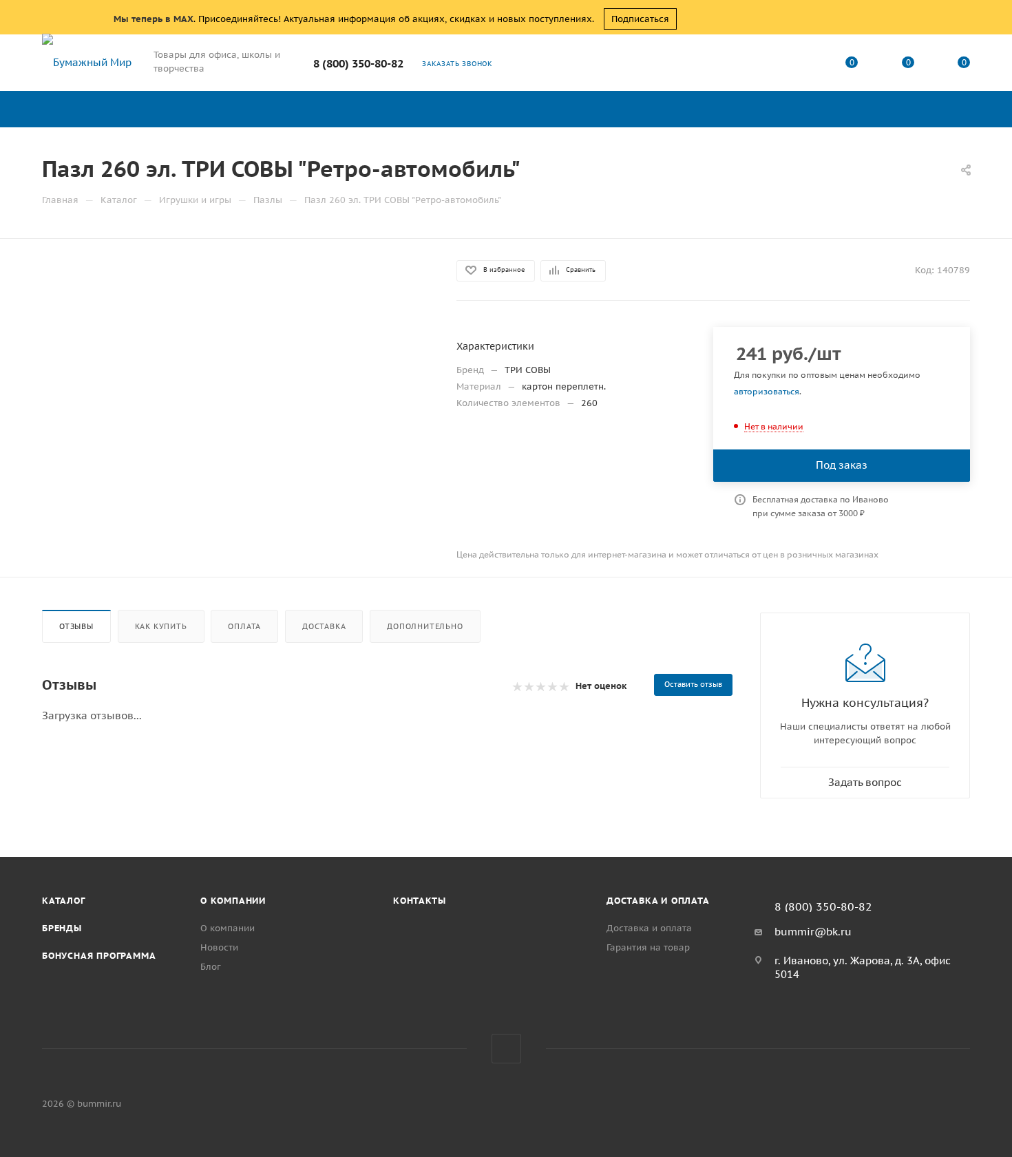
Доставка (324, 626)
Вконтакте (506, 1048)
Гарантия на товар (648, 947)
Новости (219, 947)
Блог (210, 967)
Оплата (244, 626)
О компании (233, 900)
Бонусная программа (99, 956)
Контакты (419, 900)
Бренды (62, 928)
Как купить (161, 626)
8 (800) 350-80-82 (358, 63)
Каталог (63, 900)
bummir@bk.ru (813, 931)
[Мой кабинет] (796, 65)
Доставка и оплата (658, 900)
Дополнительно (425, 626)
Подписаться (640, 19)
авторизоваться (766, 391)
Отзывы (76, 626)
